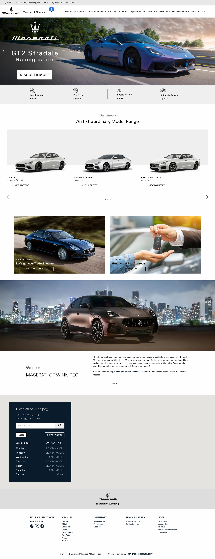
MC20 (64, 538)
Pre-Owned (98, 524)
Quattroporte (67, 532)
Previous (3, 51)
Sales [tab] (21, 435)
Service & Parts (135, 517)
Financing (36, 522)
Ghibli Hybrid (67, 527)
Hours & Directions (42, 517)
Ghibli (64, 524)
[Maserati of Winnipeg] (11, 10)
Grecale (65, 521)
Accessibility (163, 524)
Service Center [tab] (54, 435)
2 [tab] (107, 199)
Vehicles (67, 517)
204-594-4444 (54, 443)
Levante (65, 530)
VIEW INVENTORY (22, 185)
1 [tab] (105, 199)
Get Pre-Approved (128, 269)
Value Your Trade (34, 269)
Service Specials (132, 524)
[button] (51, 9)
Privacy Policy (163, 521)
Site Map (161, 527)
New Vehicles (99, 521)
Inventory (100, 517)
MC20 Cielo (66, 541)
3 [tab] (110, 199)
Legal (161, 517)
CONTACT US (117, 383)
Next (211, 51)
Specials (97, 527)
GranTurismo (67, 535)
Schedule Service (133, 521)
